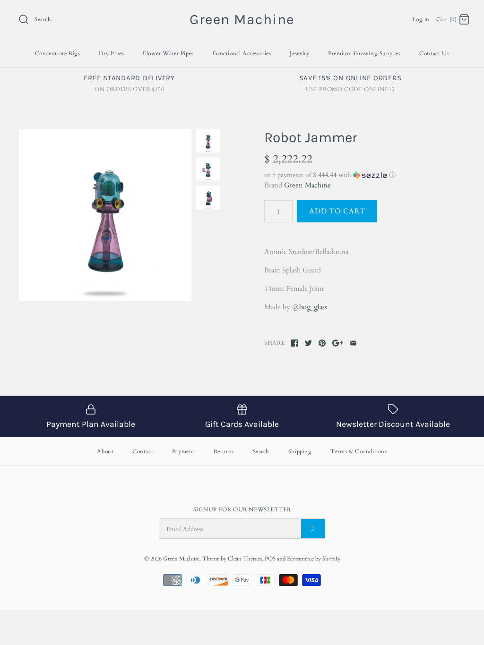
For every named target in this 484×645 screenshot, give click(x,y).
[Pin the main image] (322, 343)
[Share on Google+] (337, 343)
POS (270, 558)
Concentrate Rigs (57, 53)
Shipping (300, 451)
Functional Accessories (242, 53)
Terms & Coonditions (358, 451)
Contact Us (434, 53)
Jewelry (299, 53)
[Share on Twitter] (308, 343)
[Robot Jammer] (105, 215)
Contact (142, 451)
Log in (421, 19)
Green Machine (307, 185)
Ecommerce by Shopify (313, 558)
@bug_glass (309, 307)
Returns (224, 451)
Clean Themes (245, 558)
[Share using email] (353, 343)
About (105, 451)
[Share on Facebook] (294, 343)
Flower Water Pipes (168, 53)
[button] (364, 174)
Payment (183, 451)
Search (261, 451)
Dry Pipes (111, 53)
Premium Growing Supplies (364, 53)
